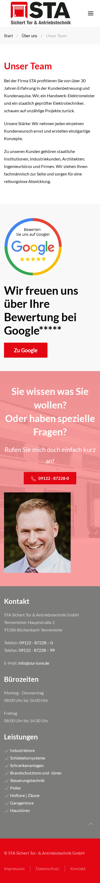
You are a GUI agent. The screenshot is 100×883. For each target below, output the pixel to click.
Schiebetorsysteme (27, 757)
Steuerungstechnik (27, 780)
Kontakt (78, 868)
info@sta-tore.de (33, 662)
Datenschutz (47, 868)
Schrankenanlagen (26, 765)
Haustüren (19, 810)
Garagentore (21, 802)
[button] (90, 13)
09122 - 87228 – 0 (36, 642)
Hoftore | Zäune (24, 795)
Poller (15, 787)
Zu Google (26, 350)
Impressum (14, 868)
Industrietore (22, 750)
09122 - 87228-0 (53, 478)
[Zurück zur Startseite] (40, 13)
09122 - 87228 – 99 (37, 650)
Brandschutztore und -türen (35, 772)
